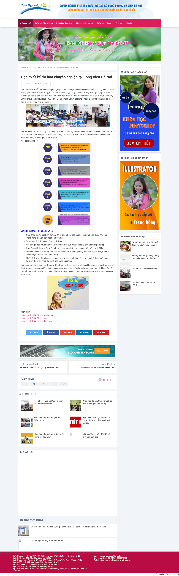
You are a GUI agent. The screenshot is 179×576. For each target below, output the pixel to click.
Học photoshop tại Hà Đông (144, 269)
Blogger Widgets (107, 553)
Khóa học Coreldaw (84, 23)
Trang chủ (26, 23)
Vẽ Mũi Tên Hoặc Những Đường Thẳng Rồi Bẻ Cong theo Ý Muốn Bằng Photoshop (68, 527)
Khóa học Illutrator (64, 23)
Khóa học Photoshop (44, 23)
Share (52, 332)
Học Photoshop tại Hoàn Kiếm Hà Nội (98, 368)
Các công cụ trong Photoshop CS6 (47, 540)
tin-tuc (28, 83)
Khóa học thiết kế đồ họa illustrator (36, 321)
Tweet (35, 332)
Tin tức (119, 23)
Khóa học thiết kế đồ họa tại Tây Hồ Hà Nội (39, 368)
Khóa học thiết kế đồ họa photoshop (37, 315)
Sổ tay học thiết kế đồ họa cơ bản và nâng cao (37, 9)
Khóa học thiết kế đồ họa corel (34, 318)
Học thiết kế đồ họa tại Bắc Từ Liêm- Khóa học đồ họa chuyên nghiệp (97, 420)
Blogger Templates (78, 553)
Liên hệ (129, 23)
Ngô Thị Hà (26, 379)
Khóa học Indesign (105, 23)
